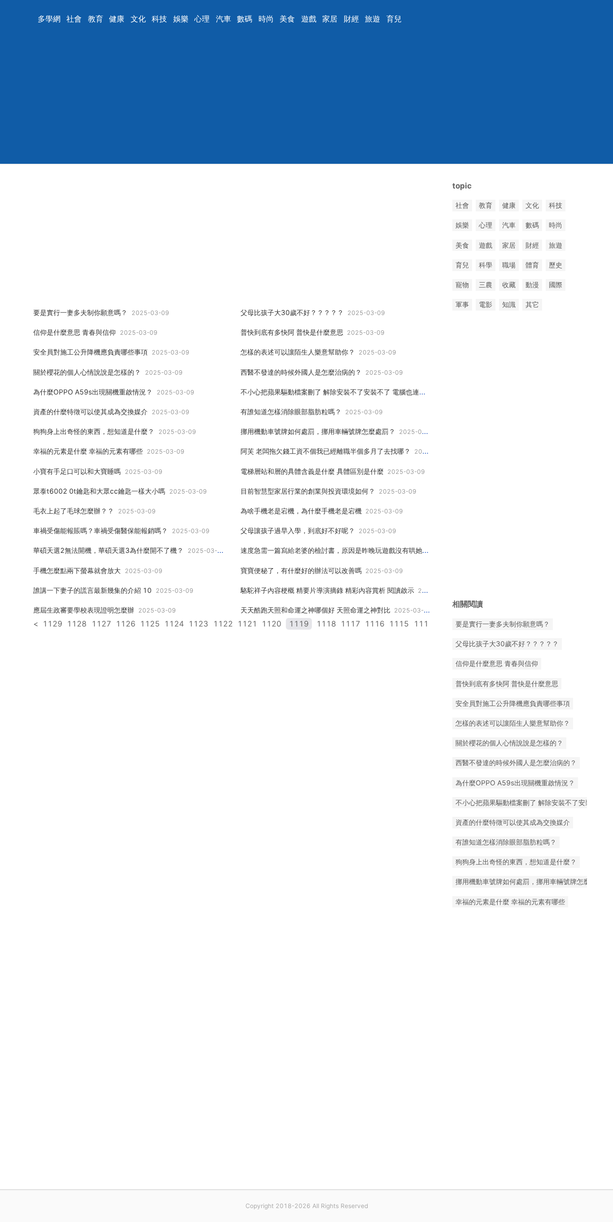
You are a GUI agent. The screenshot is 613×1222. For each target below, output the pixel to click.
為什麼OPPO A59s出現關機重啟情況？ (93, 392)
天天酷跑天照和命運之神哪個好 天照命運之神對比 (315, 610)
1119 (299, 623)
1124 (174, 623)
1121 (247, 623)
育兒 (394, 18)
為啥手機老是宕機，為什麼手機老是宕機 (301, 511)
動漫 (532, 284)
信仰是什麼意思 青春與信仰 (74, 332)
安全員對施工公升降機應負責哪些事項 (90, 352)
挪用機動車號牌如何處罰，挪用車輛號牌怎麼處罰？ (318, 431)
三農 (485, 284)
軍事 (462, 305)
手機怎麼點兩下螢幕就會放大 (77, 570)
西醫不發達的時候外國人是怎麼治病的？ (301, 372)
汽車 (223, 18)
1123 (198, 623)
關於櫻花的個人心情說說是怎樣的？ (87, 372)
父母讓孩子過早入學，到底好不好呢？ (298, 530)
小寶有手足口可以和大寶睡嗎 (77, 471)
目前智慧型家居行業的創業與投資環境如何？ (308, 491)
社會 (74, 18)
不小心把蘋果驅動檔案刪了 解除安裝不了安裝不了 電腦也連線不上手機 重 (351, 392)
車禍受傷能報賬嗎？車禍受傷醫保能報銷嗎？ (100, 530)
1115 (399, 623)
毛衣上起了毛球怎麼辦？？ (73, 511)
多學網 (49, 18)
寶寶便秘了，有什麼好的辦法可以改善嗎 (301, 570)
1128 (77, 623)
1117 (350, 623)
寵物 (462, 284)
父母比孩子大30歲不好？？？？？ (292, 312)
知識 (509, 305)
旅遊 (372, 18)
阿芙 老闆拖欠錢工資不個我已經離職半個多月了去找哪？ (326, 451)
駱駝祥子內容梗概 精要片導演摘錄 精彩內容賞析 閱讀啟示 (327, 590)
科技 (159, 18)
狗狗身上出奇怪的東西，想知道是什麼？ (93, 431)
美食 (287, 18)
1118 (326, 623)
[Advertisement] (295, 101)
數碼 (244, 18)
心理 (202, 18)
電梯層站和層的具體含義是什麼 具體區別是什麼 (312, 471)
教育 (95, 18)
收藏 (509, 284)
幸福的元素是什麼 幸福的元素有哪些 (88, 451)
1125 (150, 623)
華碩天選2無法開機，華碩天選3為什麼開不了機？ (108, 550)
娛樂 (180, 18)
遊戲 (308, 18)
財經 (351, 18)
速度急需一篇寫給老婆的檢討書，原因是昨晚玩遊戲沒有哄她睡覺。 (341, 550)
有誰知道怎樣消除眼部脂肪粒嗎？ (291, 411)
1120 (271, 623)
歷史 (555, 265)
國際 (555, 284)
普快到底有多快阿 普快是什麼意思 (292, 332)
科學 (485, 265)
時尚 (266, 18)
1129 (52, 623)
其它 (532, 305)
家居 (329, 18)
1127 (101, 623)
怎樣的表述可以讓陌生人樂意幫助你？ (298, 352)
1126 (126, 623)
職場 (509, 265)
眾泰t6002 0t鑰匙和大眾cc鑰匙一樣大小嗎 (99, 491)
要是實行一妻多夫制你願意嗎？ (80, 312)
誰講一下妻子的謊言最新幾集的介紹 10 (92, 590)
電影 (485, 305)
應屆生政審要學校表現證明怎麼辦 (83, 610)
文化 (138, 18)
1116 (375, 623)
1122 (223, 623)
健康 (116, 18)
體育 (532, 265)
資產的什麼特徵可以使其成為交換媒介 (90, 411)
